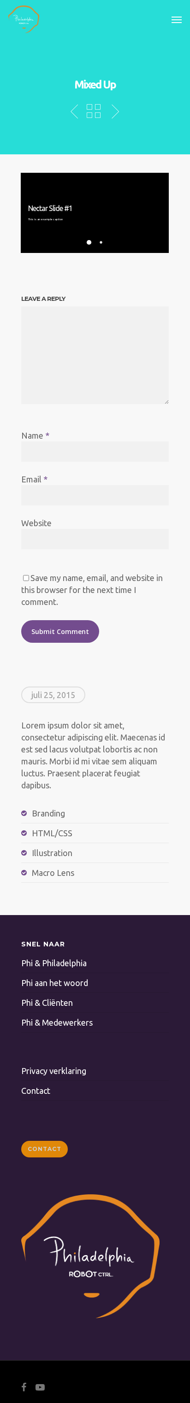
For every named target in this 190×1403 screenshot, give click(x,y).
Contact (35, 1090)
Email (34, 479)
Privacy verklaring (53, 1070)
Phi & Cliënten (47, 1002)
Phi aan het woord (54, 982)
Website (36, 523)
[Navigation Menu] (177, 19)
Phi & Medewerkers (57, 1022)
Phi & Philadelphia (54, 963)
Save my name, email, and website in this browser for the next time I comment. (92, 589)
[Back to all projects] (94, 112)
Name (35, 435)
